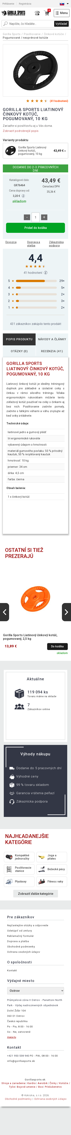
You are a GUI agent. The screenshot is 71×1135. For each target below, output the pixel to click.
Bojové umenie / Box (30, 1086)
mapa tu (11, 1037)
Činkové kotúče (54, 34)
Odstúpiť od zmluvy (19, 930)
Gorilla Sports (12, 34)
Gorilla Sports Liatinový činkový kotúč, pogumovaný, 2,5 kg (30, 637)
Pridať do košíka (35, 228)
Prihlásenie (8, 3)
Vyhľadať (61, 24)
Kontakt (12, 970)
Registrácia (25, 3)
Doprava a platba (33, 244)
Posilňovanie (32, 34)
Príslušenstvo (53, 1086)
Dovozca (10, 242)
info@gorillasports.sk (21, 1061)
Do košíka (57, 646)
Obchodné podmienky (21, 946)
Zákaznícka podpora (56, 244)
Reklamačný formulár (20, 936)
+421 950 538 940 (18, 1055)
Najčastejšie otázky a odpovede (27, 925)
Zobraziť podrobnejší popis (21, 130)
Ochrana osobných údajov (23, 951)
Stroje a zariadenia (14, 1083)
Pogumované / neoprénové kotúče (25, 37)
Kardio (31, 1083)
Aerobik (43, 1083)
